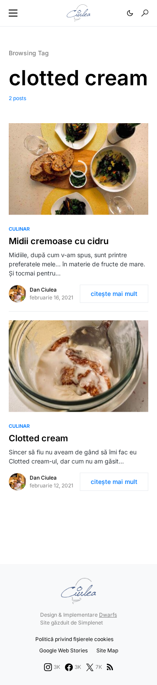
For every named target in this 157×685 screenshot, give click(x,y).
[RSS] (110, 667)
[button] (13, 13)
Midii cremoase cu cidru (59, 241)
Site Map (107, 650)
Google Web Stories (63, 650)
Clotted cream (38, 438)
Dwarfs (108, 614)
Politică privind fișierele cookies (74, 639)
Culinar (19, 229)
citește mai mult (114, 293)
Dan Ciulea (43, 289)
